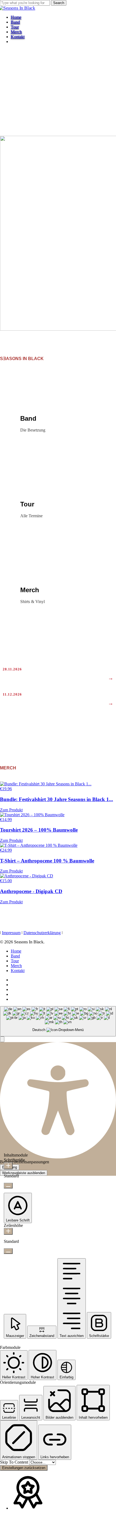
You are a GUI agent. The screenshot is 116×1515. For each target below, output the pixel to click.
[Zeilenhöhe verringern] (8, 1251)
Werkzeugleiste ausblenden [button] (23, 1173)
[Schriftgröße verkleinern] (8, 1185)
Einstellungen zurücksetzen (23, 1468)
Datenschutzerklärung (42, 932)
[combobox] (58, 1021)
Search (58, 3)
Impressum (11, 932)
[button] (2, 1039)
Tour (15, 961)
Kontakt (18, 970)
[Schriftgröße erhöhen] (8, 1165)
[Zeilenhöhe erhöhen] (8, 1231)
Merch (16, 965)
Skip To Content (14, 1462)
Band (15, 956)
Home (16, 951)
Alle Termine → (95, 720)
